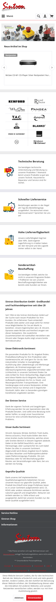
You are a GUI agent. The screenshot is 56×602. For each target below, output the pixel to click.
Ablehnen (19, 597)
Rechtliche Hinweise (38, 570)
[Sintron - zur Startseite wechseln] (14, 6)
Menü (10, 16)
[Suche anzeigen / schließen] (38, 16)
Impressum (38, 566)
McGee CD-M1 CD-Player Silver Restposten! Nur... (28, 75)
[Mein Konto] (45, 16)
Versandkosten (9, 554)
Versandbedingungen (18, 570)
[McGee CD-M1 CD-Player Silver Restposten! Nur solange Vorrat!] (28, 61)
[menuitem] (7, 16)
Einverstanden (34, 597)
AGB (48, 566)
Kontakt (7, 566)
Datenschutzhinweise (22, 566)
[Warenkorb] (51, 16)
